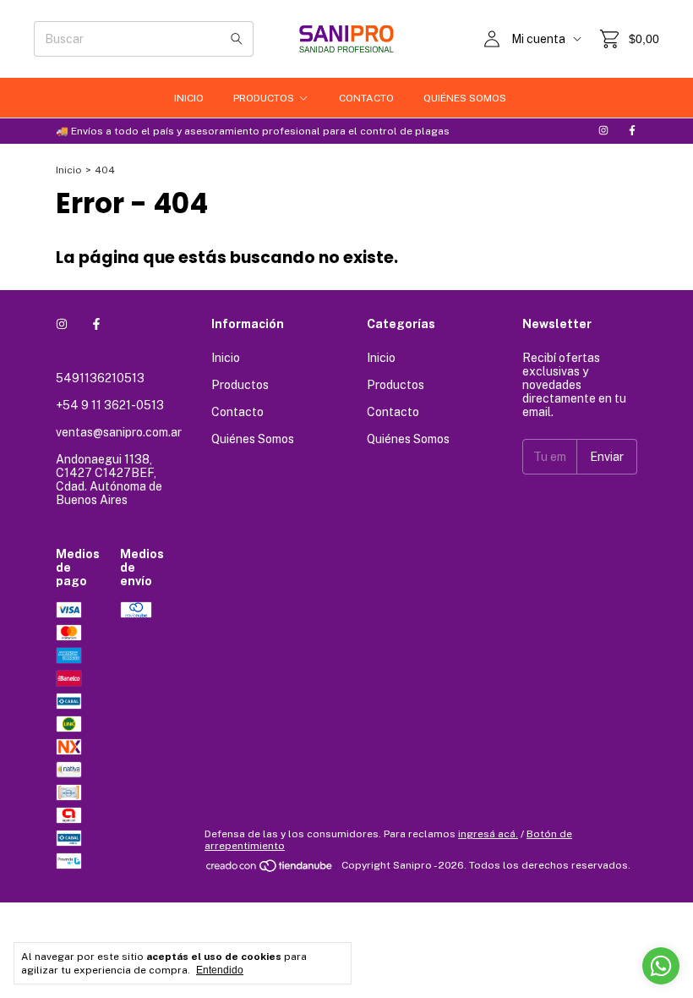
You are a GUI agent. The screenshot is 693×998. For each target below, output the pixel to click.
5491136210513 (100, 378)
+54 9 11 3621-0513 (110, 405)
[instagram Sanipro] (603, 131)
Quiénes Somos (464, 98)
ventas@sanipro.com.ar (119, 432)
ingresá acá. (488, 834)
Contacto (366, 98)
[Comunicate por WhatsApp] (660, 965)
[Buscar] (237, 39)
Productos (263, 98)
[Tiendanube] (270, 869)
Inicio (189, 98)
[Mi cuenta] (492, 39)
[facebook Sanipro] (632, 131)
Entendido (219, 970)
